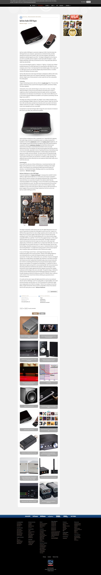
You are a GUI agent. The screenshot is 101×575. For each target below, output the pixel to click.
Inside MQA (48, 382)
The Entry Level (42, 550)
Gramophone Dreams (43, 535)
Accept (88, 1)
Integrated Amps (19, 534)
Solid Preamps (19, 531)
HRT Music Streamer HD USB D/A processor (48, 502)
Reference (64, 524)
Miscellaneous (30, 537)
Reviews (33, 5)
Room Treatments (31, 534)
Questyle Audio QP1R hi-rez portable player (49, 407)
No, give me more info (31, 2)
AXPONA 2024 (53, 522)
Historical (64, 529)
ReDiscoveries (42, 538)
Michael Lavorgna (23, 23)
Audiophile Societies (77, 523)
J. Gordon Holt (30, 543)
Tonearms (30, 524)
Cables (29, 530)
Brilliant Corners (42, 534)
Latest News (65, 532)
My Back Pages (42, 536)
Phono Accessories (31, 531)
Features (41, 527)
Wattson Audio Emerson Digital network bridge (29, 337)
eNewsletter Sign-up (77, 524)
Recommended (40, 5)
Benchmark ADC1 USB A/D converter (29, 501)
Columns (47, 5)
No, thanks (83, 1)
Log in (21, 308)
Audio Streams (42, 548)
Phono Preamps (19, 535)
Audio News (65, 533)
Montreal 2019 (53, 530)
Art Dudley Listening (43, 545)
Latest (42, 313)
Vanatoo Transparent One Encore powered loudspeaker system (48, 360)
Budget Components (31, 541)
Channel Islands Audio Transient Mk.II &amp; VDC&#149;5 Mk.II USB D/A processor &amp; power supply (29, 478)
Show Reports (54, 521)
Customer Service (77, 528)
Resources (68, 5)
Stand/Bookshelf (19, 524)
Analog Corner (42, 544)
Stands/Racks (30, 535)
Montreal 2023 (53, 527)
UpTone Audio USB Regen (29, 429)
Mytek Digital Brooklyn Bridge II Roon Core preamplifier (48, 337)
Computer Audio (19, 542)
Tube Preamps (19, 529)
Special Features (65, 523)
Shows (52, 5)
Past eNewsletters (66, 534)
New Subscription (77, 536)
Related (35, 313)
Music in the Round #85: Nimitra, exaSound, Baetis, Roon (29, 383)
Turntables (30, 523)
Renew (75, 538)
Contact (49, 556)
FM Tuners (30, 527)
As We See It (42, 531)
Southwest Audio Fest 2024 (55, 531)
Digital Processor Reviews (31, 16)
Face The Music (42, 551)
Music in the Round (35, 175)
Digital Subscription (77, 537)
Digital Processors (20, 541)
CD (17, 538)
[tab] (35, 313)
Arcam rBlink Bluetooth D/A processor (48, 477)
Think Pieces (65, 528)
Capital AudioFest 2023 (55, 535)
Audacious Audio (31, 542)
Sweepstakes (65, 538)
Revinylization (42, 541)
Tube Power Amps (20, 530)
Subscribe (61, 5)
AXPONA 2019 (53, 526)
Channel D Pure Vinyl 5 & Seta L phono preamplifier (29, 360)
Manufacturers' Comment (45, 302)
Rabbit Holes (42, 537)
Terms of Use (55, 556)
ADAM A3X (33, 141)
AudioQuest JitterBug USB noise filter (29, 453)
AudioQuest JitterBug (35, 145)
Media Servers (19, 543)
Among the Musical (43, 530)
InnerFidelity (30, 544)
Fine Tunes (41, 552)
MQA (63, 530)
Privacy (75, 531)
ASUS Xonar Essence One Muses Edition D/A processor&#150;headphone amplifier (48, 454)
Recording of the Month (43, 523)
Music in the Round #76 (29, 406)
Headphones (30, 536)
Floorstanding (19, 523)
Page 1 (41, 297)
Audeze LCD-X (46, 141)
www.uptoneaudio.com (25, 301)
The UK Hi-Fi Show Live (78, 529)
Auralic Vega (45, 83)
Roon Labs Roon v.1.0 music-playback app (48, 430)
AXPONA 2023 (53, 523)
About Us (75, 527)
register (26, 308)
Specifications (54, 291)
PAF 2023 (52, 536)
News (57, 5)
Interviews (64, 527)
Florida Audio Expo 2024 (55, 534)
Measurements (43, 300)
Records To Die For (43, 524)
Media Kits (76, 530)
